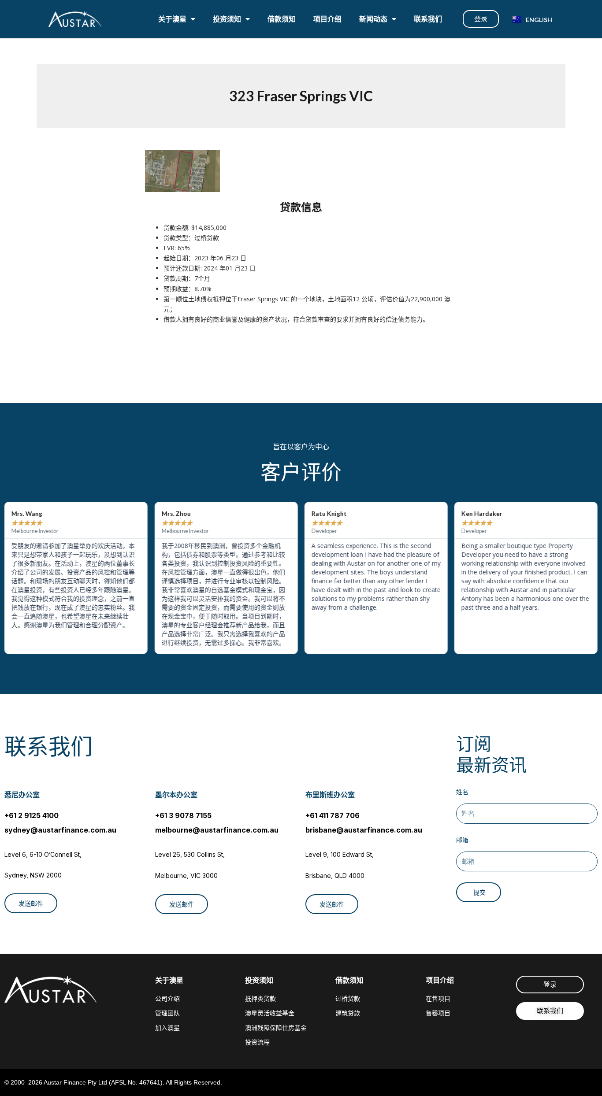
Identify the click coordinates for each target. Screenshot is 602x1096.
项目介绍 (327, 19)
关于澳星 (172, 19)
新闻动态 (373, 19)
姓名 (462, 792)
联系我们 (428, 19)
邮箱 (462, 840)
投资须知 (227, 19)
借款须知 (282, 19)
